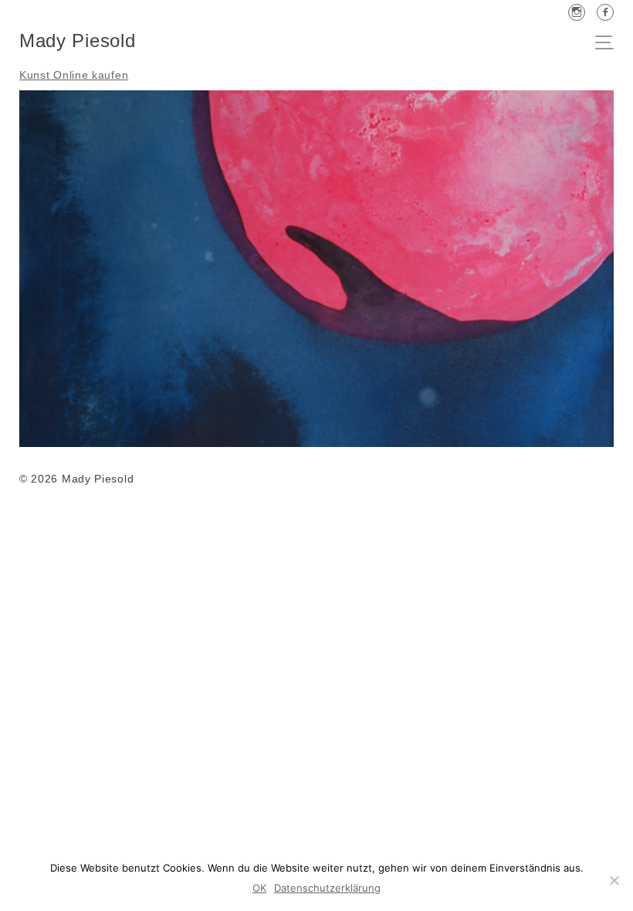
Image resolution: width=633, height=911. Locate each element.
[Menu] (608, 44)
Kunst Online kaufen (73, 75)
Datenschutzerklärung (327, 888)
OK (259, 888)
